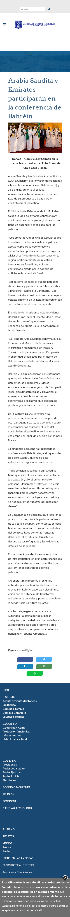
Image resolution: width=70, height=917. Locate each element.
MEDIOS (7, 843)
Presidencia (10, 764)
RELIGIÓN (9, 794)
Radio (6, 851)
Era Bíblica (9, 705)
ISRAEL (7, 690)
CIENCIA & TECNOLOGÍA (17, 808)
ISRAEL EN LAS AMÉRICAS (18, 858)
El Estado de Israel (14, 716)
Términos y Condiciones (17, 872)
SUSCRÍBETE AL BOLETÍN (18, 865)
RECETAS (8, 836)
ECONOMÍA (9, 801)
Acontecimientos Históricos (20, 701)
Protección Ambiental (16, 731)
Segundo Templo (13, 708)
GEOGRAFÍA (10, 723)
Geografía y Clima (14, 727)
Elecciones (9, 780)
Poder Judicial (11, 776)
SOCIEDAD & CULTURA (16, 787)
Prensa (7, 847)
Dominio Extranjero (14, 712)
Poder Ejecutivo (12, 772)
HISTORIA (9, 697)
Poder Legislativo (14, 768)
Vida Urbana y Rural (15, 739)
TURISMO (9, 829)
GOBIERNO (9, 760)
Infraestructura (12, 735)
